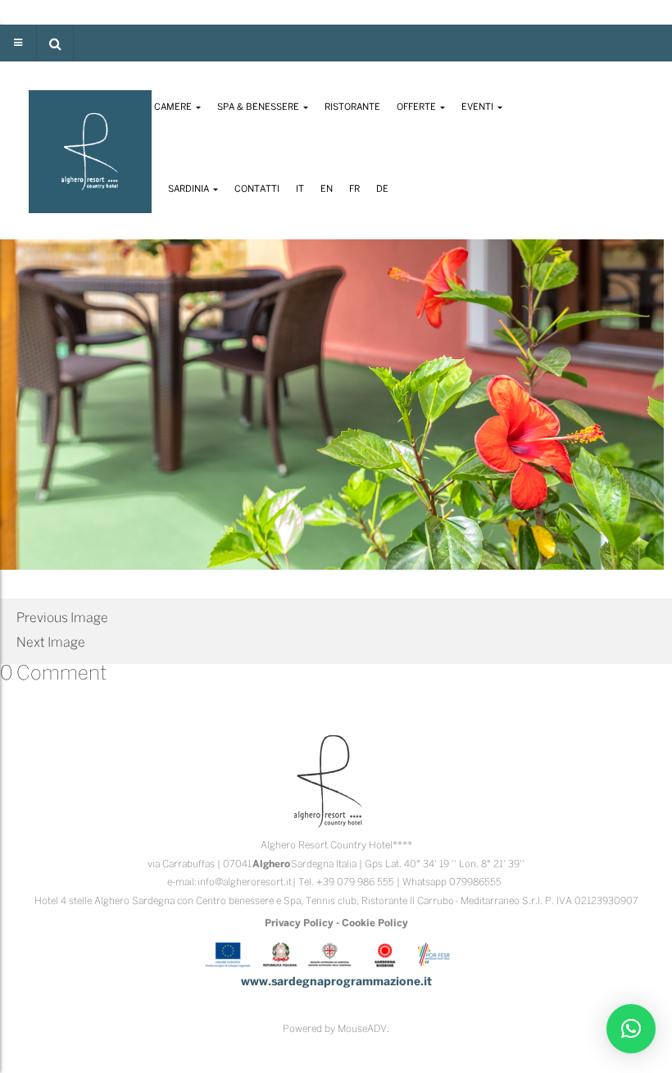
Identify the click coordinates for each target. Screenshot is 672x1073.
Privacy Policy (299, 923)
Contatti (256, 189)
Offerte (417, 107)
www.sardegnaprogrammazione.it (336, 982)
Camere (174, 107)
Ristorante (352, 107)
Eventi (478, 107)
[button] (55, 43)
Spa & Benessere (259, 107)
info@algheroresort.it (245, 882)
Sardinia (189, 189)
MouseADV (362, 1029)
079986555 (475, 882)
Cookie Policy (375, 923)
